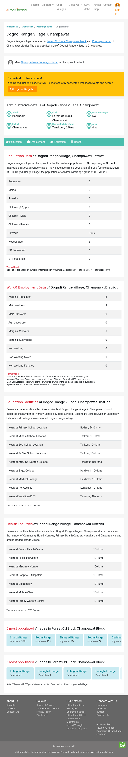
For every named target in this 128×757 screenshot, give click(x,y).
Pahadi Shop (97, 7)
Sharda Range (18, 637)
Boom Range (43, 637)
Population (15, 141)
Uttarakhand (12, 26)
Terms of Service (45, 705)
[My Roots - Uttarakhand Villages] (16, 9)
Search (35, 4)
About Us (11, 705)
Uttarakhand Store (76, 715)
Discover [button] (74, 4)
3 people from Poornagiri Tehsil (39, 62)
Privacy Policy (43, 711)
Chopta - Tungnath (76, 728)
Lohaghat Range (20, 671)
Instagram (102, 705)
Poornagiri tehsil (101, 41)
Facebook (101, 708)
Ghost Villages (61, 7)
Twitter (100, 711)
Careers (10, 708)
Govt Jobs (87, 7)
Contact (108, 4)
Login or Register (24, 89)
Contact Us (12, 711)
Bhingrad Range (69, 637)
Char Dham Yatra (75, 711)
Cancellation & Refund (48, 708)
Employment (37, 141)
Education (60, 141)
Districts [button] (47, 4)
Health (77, 141)
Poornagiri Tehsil (44, 26)
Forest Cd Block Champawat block (66, 41)
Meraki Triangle (74, 725)
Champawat (27, 26)
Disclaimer (42, 715)
